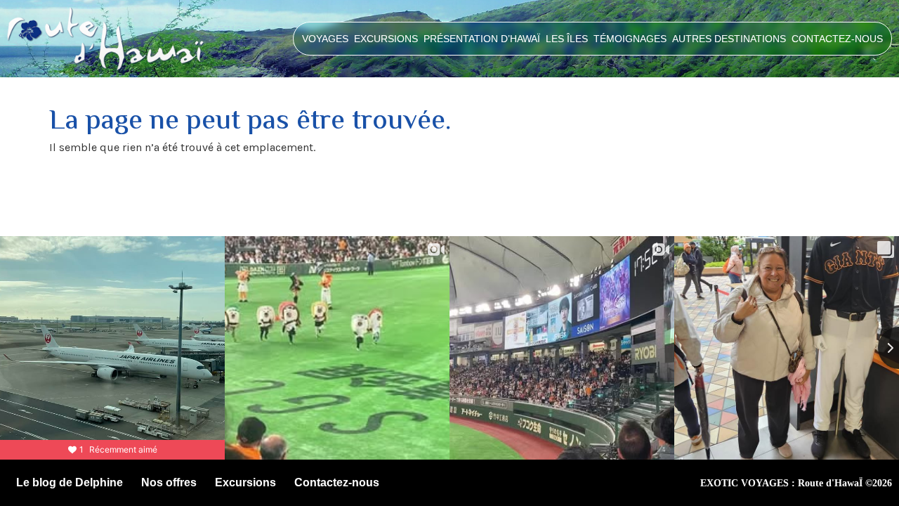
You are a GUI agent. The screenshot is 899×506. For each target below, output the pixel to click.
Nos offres (169, 482)
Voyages (325, 38)
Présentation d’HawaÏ (482, 38)
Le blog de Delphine (69, 482)
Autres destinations (729, 38)
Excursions (386, 38)
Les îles (567, 38)
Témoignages (630, 38)
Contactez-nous (837, 38)
